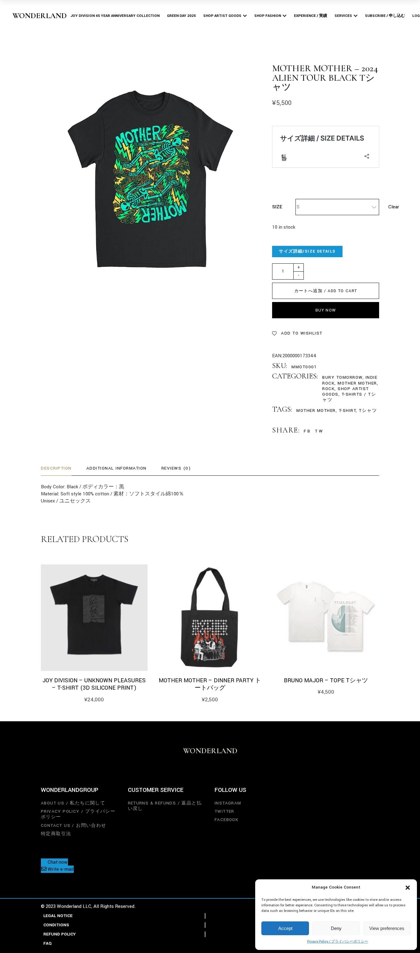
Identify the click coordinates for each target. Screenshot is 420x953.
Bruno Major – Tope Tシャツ (326, 680)
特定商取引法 (56, 834)
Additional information (116, 468)
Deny (336, 928)
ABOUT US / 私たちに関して (73, 803)
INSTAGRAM (228, 803)
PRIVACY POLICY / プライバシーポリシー (78, 814)
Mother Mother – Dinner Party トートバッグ (210, 684)
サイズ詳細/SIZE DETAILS (307, 251)
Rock (328, 389)
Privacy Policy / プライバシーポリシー (337, 941)
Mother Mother (357, 383)
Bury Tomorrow (342, 377)
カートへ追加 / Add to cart (325, 291)
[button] (408, 888)
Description (56, 468)
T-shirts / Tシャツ (349, 397)
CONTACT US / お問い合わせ (73, 825)
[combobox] (337, 207)
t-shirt (347, 410)
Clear (393, 206)
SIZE (277, 206)
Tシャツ (368, 410)
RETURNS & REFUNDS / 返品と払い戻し (165, 806)
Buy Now (325, 310)
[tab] (56, 468)
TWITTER (224, 811)
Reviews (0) (176, 468)
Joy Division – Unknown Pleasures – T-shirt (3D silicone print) (94, 684)
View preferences (386, 928)
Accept (285, 928)
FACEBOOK (226, 820)
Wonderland (39, 15)
